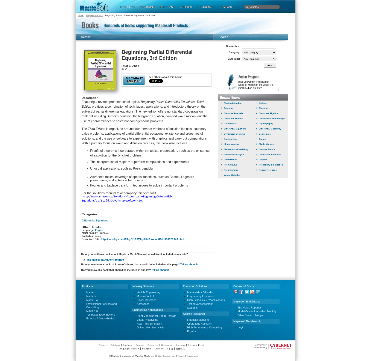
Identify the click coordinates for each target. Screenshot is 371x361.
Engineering (230, 139)
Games (262, 139)
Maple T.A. (92, 300)
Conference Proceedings (272, 118)
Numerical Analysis (234, 154)
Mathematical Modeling (236, 149)
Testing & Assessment (200, 303)
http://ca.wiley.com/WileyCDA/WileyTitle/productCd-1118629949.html (142, 239)
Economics (265, 134)
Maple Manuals (267, 144)
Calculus (228, 108)
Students (192, 307)
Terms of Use (169, 356)
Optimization (230, 159)
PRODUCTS (127, 7)
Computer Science (233, 118)
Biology (263, 103)
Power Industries (146, 300)
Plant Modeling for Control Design (156, 315)
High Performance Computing (204, 327)
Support (140, 345)
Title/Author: (233, 46)
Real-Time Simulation (149, 323)
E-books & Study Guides (100, 318)
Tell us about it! (189, 264)
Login (241, 327)
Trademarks (192, 356)
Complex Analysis (233, 113)
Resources (152, 345)
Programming (231, 170)
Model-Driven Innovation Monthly (257, 311)
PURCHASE (167, 7)
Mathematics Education (200, 292)
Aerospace (143, 303)
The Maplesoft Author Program (105, 259)
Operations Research (270, 154)
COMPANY (226, 7)
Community (166, 345)
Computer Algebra (268, 113)
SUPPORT (186, 7)
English (99, 230)
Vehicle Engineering (148, 292)
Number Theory (267, 149)
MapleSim (92, 296)
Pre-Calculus (230, 165)
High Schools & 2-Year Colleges (206, 300)
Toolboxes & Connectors (100, 314)
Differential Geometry (270, 129)
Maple (90, 292)
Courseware (230, 123)
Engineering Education (200, 296)
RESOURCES (206, 7)
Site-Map (192, 345)
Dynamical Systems (234, 134)
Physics (263, 159)
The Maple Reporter (249, 307)
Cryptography (266, 123)
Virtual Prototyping (147, 319)
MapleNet (92, 310)
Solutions (115, 345)
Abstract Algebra (233, 103)
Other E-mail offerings (250, 315)
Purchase (127, 345)
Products (103, 345)
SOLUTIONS (147, 7)
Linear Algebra (231, 144)
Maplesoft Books (94, 15)
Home (81, 15)
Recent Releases (268, 170)
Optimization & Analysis (150, 327)
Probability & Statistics (271, 165)
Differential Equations (95, 220)
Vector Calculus (232, 175)
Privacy (181, 356)
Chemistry (264, 108)
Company (180, 345)
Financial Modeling (198, 319)
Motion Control (145, 296)
